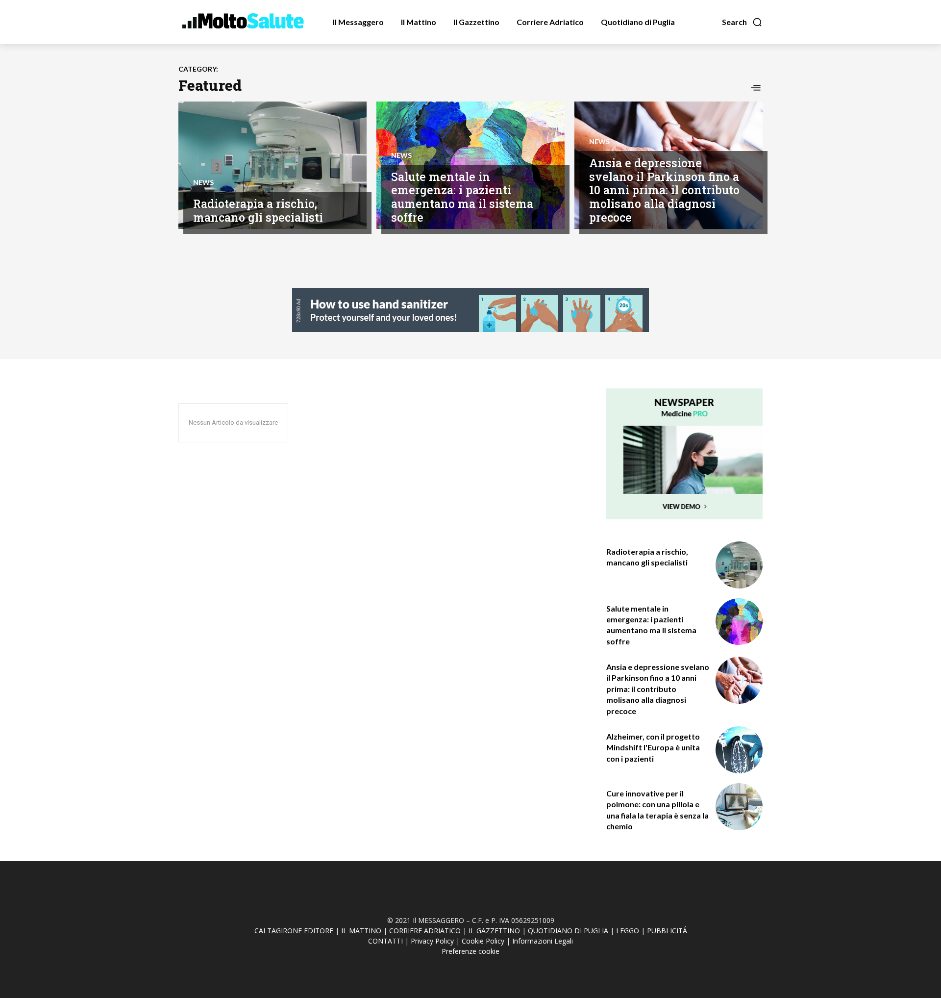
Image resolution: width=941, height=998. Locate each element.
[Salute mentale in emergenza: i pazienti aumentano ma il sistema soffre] (739, 621)
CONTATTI (385, 941)
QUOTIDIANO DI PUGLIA (568, 930)
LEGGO (627, 930)
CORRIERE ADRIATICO (425, 930)
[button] (742, 22)
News (203, 182)
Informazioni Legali (542, 941)
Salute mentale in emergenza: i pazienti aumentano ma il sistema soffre (462, 197)
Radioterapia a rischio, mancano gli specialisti (258, 210)
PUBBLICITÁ (667, 930)
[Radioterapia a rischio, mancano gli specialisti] (272, 165)
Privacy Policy (432, 941)
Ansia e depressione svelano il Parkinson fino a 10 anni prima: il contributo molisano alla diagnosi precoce (664, 189)
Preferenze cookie (470, 951)
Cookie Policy (483, 941)
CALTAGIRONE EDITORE (293, 930)
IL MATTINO (361, 930)
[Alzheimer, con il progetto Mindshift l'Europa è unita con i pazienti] (739, 749)
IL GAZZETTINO (494, 930)
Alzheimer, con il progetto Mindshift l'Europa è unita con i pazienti (653, 747)
